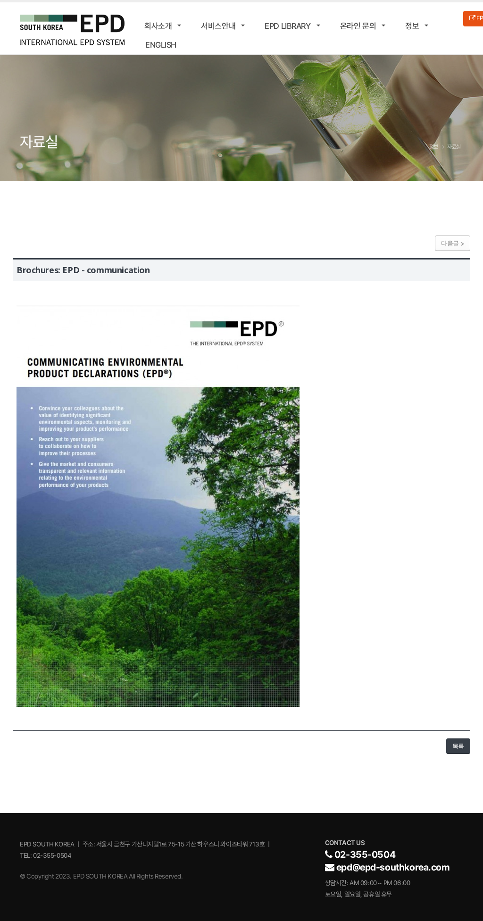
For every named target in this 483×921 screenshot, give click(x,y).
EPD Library (287, 26)
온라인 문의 (358, 26)
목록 (458, 746)
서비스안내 (218, 26)
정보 (412, 26)
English (160, 45)
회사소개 (158, 26)
